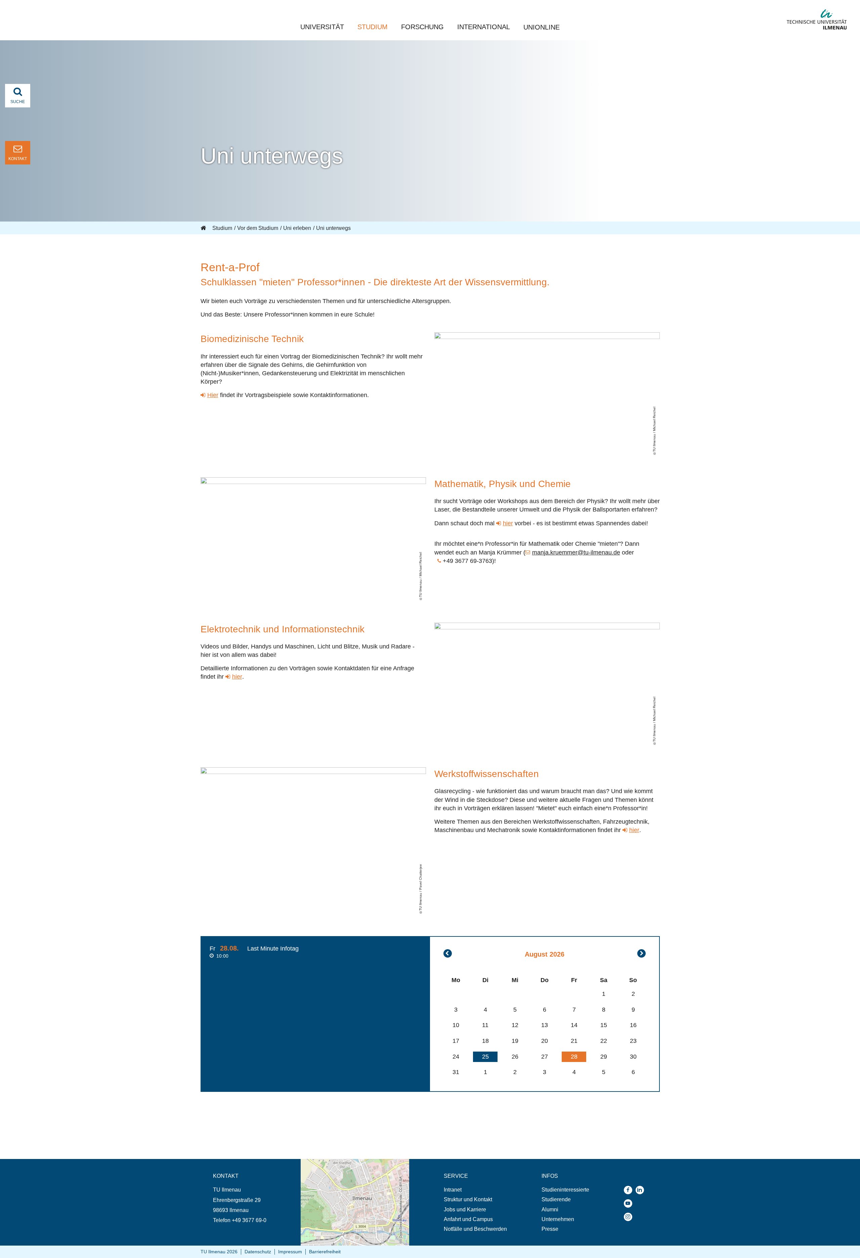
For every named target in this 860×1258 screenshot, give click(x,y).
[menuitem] (475, 1190)
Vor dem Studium (257, 228)
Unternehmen (558, 1219)
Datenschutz (258, 1251)
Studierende (556, 1199)
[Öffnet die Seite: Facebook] (630, 1190)
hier (508, 523)
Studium (372, 27)
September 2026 (641, 953)
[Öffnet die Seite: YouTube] (630, 1203)
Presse (550, 1229)
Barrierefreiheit (325, 1251)
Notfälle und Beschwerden (475, 1229)
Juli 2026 (447, 953)
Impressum (290, 1251)
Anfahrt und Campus (468, 1219)
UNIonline (541, 27)
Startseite (204, 228)
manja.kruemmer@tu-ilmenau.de (576, 552)
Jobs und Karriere (465, 1209)
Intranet (453, 1190)
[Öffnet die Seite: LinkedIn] (641, 1190)
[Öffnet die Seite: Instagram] (630, 1217)
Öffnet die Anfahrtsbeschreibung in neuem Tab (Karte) (350, 1165)
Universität (322, 27)
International (483, 27)
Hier (212, 395)
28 (574, 1056)
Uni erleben (297, 228)
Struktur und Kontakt (468, 1199)
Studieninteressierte (565, 1190)
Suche (17, 101)
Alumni (550, 1209)
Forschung (422, 27)
